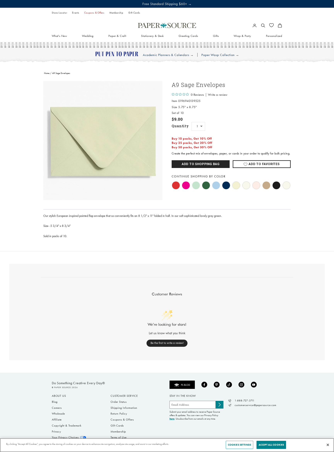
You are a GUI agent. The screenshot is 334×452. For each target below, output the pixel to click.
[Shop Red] (176, 185)
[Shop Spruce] (206, 185)
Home (46, 73)
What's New (59, 35)
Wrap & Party (242, 35)
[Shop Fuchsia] (186, 185)
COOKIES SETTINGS (239, 444)
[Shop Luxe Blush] (256, 185)
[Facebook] (204, 385)
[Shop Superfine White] (246, 185)
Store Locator (59, 12)
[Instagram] (241, 385)
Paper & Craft (117, 35)
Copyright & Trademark (66, 425)
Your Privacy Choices (65, 437)
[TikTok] (229, 385)
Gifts (216, 35)
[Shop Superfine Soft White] (236, 185)
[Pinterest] (217, 385)
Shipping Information (124, 408)
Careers (57, 408)
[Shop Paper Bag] (266, 185)
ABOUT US (59, 396)
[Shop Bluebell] (216, 185)
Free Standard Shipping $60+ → (167, 4)
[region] (102, 140)
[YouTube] (254, 385)
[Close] (328, 445)
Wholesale (58, 413)
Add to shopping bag (201, 164)
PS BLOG (185, 384)
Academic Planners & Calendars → (168, 55)
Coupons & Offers (94, 12)
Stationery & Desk (152, 35)
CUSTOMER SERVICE (124, 396)
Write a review (217, 95)
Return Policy (119, 413)
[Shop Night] (226, 185)
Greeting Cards (188, 35)
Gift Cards (134, 12)
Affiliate (57, 419)
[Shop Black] (276, 185)
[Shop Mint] (196, 185)
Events (75, 12)
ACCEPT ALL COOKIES (271, 444)
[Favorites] (271, 25)
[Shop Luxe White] (286, 185)
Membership (116, 12)
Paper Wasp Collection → (220, 55)
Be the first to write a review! (167, 342)
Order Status (119, 402)
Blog (55, 402)
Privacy (56, 431)
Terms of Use (119, 437)
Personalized (274, 35)
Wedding (88, 35)
